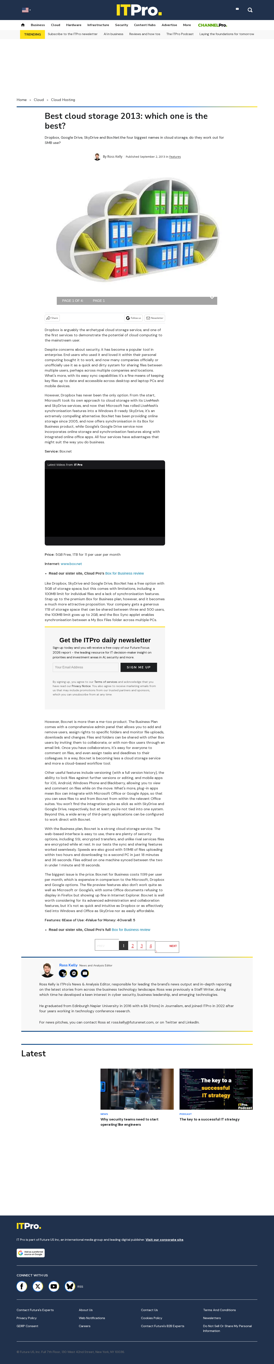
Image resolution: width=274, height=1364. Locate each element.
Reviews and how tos (144, 34)
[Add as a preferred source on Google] (31, 1253)
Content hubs (145, 25)
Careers (84, 1326)
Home (22, 99)
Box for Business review (124, 573)
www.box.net (71, 563)
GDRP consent (27, 1326)
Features (175, 157)
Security (121, 25)
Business (38, 25)
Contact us (149, 1310)
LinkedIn (192, 1022)
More (187, 25)
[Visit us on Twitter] (38, 1286)
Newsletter (157, 318)
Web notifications (92, 1318)
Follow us (136, 318)
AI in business (113, 34)
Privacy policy (27, 1318)
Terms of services (106, 682)
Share (54, 318)
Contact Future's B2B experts (162, 1326)
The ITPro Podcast (180, 34)
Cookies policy (151, 1318)
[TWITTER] (63, 973)
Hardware (73, 25)
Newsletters (212, 1318)
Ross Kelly (114, 156)
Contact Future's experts (35, 1310)
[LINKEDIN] (74, 973)
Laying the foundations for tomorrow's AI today (235, 34)
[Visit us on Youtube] (54, 1286)
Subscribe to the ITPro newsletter (73, 34)
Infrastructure (98, 25)
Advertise (169, 25)
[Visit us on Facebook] (22, 1286)
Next (173, 946)
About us (86, 1310)
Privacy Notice (81, 686)
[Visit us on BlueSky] (68, 1286)
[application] (105, 503)
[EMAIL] (85, 973)
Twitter (171, 1022)
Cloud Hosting (63, 99)
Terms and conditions (219, 1310)
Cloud (55, 25)
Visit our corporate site (164, 1240)
